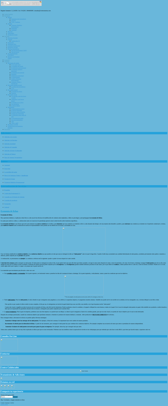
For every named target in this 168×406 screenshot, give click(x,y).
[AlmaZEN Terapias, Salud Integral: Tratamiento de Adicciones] (1, 378)
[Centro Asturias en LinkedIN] (13, 388)
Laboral (6, 207)
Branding (7, 190)
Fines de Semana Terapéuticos (13, 157)
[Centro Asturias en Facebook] (2, 388)
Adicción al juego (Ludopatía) (13, 150)
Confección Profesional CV (12, 193)
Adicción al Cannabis (10, 147)
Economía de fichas (9, 211)
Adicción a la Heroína (10, 140)
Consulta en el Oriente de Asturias (14, 197)
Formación (7, 204)
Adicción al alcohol (9, 144)
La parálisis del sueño (10, 172)
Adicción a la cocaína (10, 137)
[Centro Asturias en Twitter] (6, 388)
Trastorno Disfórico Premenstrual (14, 182)
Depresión (7, 168)
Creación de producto (10, 200)
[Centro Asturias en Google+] (9, 388)
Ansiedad (7, 165)
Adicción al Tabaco (10, 154)
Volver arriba (4, 404)
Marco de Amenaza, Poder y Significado (16, 175)
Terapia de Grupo (9, 179)
